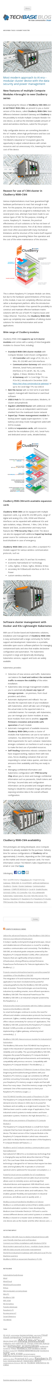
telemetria (41, 1362)
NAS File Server (37, 895)
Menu (27, 8)
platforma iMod (8, 1359)
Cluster (15, 886)
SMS (22, 1363)
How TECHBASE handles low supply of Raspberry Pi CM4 (25, 1096)
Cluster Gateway (25, 886)
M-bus (5, 1288)
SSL (25, 1363)
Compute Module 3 (32, 1337)
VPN (47, 1363)
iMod (5, 1278)
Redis (5, 1361)
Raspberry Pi (26, 880)
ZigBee (6, 1365)
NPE (6, 1353)
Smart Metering (9, 1316)
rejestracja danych (15, 1361)
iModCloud (7, 1281)
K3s (29, 892)
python (31, 1359)
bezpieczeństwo (26, 1335)
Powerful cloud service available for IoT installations (24, 1174)
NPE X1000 (17, 1353)
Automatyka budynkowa (13, 1275)
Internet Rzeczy (41, 1343)
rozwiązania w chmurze (11, 1363)
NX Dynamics (8, 1304)
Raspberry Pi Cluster (42, 899)
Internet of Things (24, 1343)
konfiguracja (44, 1346)
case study (37, 1335)
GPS (15, 1341)
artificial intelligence (41, 883)
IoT (5, 1346)
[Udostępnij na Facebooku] (15, 872)
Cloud (44, 1335)
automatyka (15, 1335)
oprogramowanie (29, 1354)
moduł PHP (13, 1351)
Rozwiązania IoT (9, 1313)
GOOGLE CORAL (9, 892)
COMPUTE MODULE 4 (19, 889)
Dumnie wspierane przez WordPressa (17, 1380)
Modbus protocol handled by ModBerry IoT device (23, 1202)
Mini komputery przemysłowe (15, 1291)
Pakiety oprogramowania (32, 1356)
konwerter (7, 1348)
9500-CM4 (15, 883)
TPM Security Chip (10, 902)
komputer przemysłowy (23, 1346)
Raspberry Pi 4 (28, 899)
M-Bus (13, 1348)
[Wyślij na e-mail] (27, 872)
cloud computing (12, 1337)
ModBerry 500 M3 (39, 1348)
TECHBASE (7, 1319)
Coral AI (32, 889)
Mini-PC (6, 1294)
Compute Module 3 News (15, 929)
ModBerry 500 (8, 1297)
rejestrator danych (32, 1360)
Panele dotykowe (10, 1307)
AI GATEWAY (27, 883)
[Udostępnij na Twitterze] (19, 872)
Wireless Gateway (25, 902)
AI (20, 883)
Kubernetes (18, 895)
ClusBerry (7, 886)
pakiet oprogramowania (13, 1356)
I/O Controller (22, 892)
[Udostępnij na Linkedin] (23, 872)
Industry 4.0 (9, 1343)
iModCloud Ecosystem (12, 1284)
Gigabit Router (41, 889)
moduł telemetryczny (29, 1350)
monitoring (44, 1350)
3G (4, 1335)
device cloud (8, 1341)
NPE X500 (7, 1300)
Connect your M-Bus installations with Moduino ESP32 (24, 1243)
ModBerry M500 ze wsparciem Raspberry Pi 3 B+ (22, 1259)
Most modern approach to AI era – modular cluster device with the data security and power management (26, 81)
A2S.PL (8, 1335)
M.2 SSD (27, 895)
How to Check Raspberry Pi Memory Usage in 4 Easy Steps (26, 1069)
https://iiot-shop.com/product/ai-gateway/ (31, 383)
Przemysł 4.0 (21, 1358)
